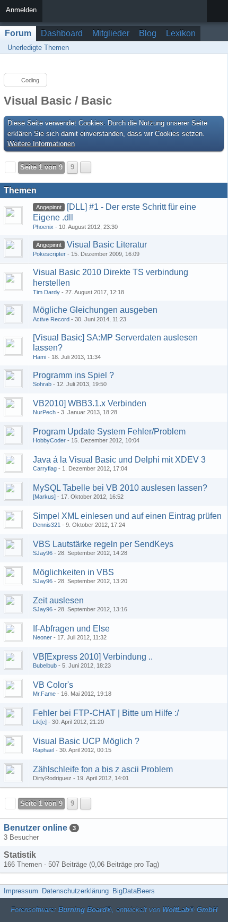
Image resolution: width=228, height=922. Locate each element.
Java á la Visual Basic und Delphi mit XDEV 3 (119, 459)
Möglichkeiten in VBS (73, 572)
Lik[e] (40, 722)
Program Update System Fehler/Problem (109, 431)
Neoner (42, 637)
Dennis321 (46, 525)
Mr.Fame (44, 693)
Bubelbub (45, 665)
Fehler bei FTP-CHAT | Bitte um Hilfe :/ (106, 713)
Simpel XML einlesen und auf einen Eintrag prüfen (127, 515)
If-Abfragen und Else (71, 628)
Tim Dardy (46, 292)
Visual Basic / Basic (58, 100)
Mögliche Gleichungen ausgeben (95, 309)
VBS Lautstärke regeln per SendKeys (103, 544)
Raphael (43, 750)
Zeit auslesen (58, 600)
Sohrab (42, 384)
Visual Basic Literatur (107, 244)
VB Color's (53, 684)
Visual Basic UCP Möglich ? (86, 741)
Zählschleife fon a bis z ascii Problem (103, 769)
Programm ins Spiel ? (73, 375)
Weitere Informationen (41, 144)
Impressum (21, 891)
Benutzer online (35, 827)
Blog (147, 33)
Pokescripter (49, 254)
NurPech (44, 412)
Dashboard (62, 33)
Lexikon (181, 33)
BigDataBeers (133, 891)
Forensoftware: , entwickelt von (114, 910)
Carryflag (45, 468)
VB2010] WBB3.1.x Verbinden (89, 403)
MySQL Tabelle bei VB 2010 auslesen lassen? (120, 487)
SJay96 (42, 553)
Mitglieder (110, 33)
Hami (39, 357)
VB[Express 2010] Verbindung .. (93, 656)
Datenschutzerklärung (75, 891)
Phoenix (43, 227)
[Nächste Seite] (86, 167)
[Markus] (44, 496)
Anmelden (21, 10)
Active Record (51, 319)
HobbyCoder (49, 440)
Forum (18, 33)
